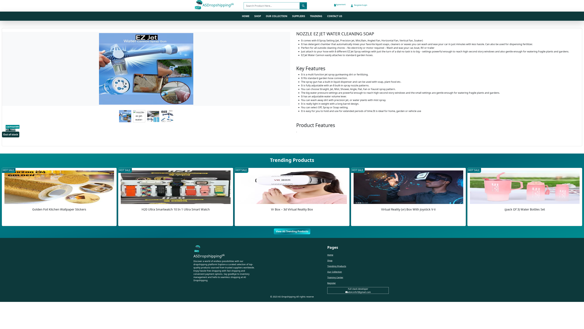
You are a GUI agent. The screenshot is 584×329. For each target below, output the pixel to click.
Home (245, 16)
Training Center (335, 277)
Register (331, 283)
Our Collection (276, 16)
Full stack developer (358, 288)
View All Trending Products (292, 231)
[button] (359, 6)
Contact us (334, 16)
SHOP (257, 16)
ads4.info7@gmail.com (359, 292)
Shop (329, 260)
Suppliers (298, 16)
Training (316, 16)
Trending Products (336, 266)
